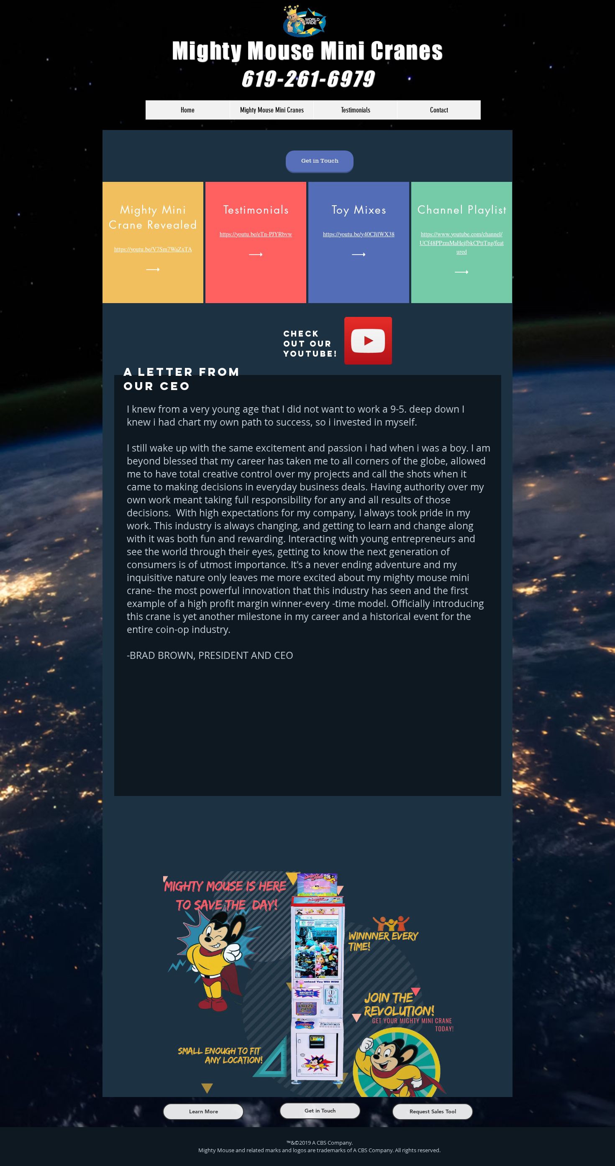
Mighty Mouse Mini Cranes (307, 50)
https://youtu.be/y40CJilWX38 (359, 234)
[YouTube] (368, 341)
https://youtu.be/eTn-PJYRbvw (256, 234)
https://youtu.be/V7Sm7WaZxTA (153, 249)
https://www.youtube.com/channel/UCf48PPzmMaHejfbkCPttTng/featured (462, 242)
